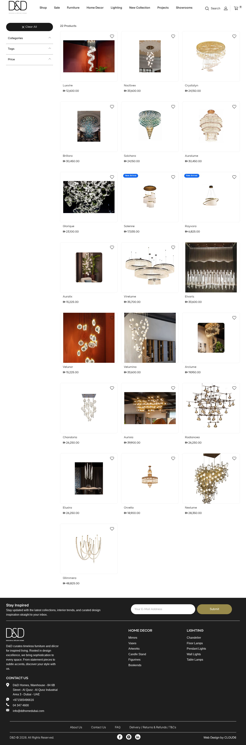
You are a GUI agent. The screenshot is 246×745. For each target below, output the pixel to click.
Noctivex (130, 85)
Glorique (68, 226)
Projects (163, 7)
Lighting (116, 7)
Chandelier (194, 637)
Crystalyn (191, 85)
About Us (76, 727)
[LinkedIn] (137, 737)
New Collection (139, 7)
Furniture (73, 7)
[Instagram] (128, 737)
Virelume (130, 296)
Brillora (68, 156)
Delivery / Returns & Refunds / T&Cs (152, 727)
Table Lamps (195, 659)
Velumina (130, 367)
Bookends (134, 665)
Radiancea (192, 437)
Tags (11, 49)
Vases (132, 643)
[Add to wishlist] (112, 36)
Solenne (129, 226)
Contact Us (98, 727)
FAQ (117, 727)
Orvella (129, 507)
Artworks (134, 648)
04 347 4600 (21, 705)
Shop (43, 7)
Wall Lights (194, 654)
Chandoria (70, 437)
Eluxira (67, 507)
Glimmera (69, 578)
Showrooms (184, 7)
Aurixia (128, 437)
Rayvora (190, 226)
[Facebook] (119, 737)
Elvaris (189, 296)
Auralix (67, 296)
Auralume (191, 156)
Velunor (68, 367)
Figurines (134, 659)
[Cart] (236, 8)
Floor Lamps (195, 643)
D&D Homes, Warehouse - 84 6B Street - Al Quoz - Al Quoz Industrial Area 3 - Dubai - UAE (35, 690)
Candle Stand (137, 654)
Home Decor (95, 7)
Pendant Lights (196, 648)
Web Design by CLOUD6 (219, 737)
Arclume (190, 367)
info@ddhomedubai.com (28, 710)
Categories (15, 38)
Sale (57, 7)
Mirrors (132, 637)
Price (11, 59)
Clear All (31, 27)
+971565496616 (23, 699)
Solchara (130, 156)
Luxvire (68, 85)
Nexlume (191, 507)
